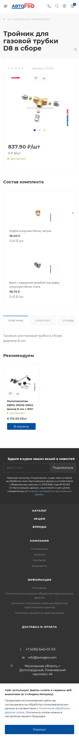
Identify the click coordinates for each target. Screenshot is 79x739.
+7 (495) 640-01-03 (40, 649)
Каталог (39, 510)
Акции (39, 518)
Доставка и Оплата (39, 626)
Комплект (42, 320)
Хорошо (39, 729)
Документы (39, 565)
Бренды (39, 526)
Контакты (39, 560)
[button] (34, 130)
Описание (15, 320)
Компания (39, 540)
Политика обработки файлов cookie (39, 612)
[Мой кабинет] (64, 6)
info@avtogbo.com (42, 657)
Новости (39, 554)
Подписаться (63, 468)
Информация (39, 579)
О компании (39, 548)
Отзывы (68, 320)
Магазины (39, 587)
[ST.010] (39, 108)
